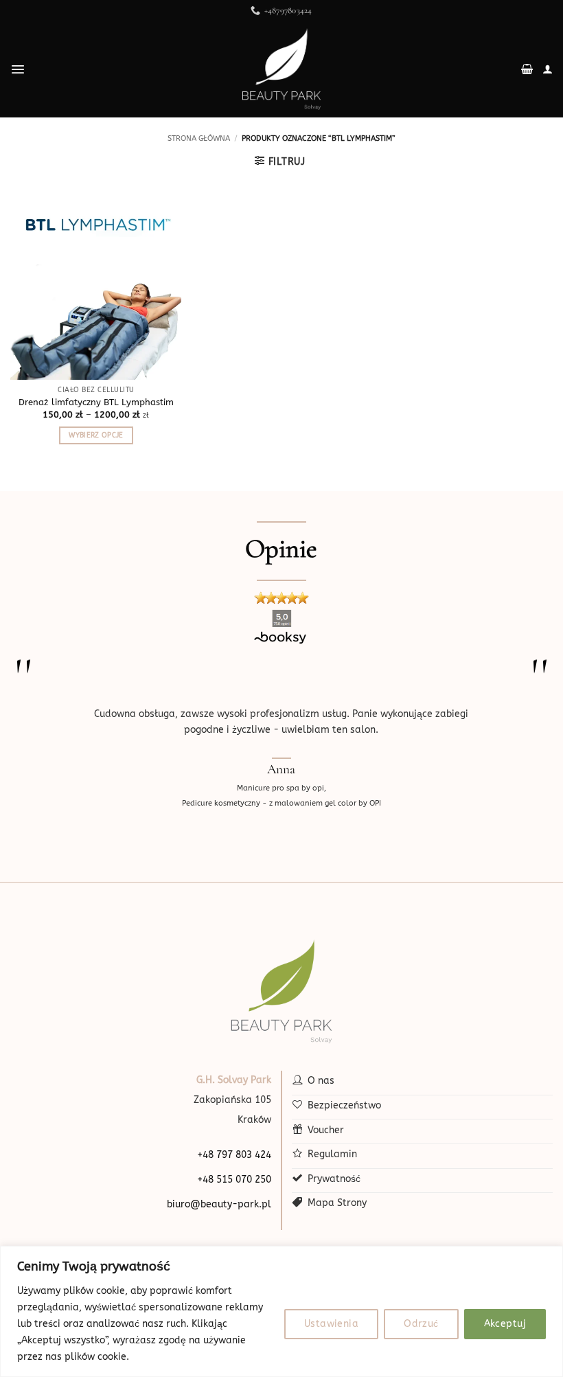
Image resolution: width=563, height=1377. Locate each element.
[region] (281, 1311)
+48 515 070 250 (234, 1179)
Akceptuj (505, 1324)
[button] (17, 69)
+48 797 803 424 (234, 1155)
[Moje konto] (547, 69)
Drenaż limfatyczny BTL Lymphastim (96, 402)
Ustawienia (331, 1324)
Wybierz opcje (96, 435)
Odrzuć (421, 1324)
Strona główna (199, 138)
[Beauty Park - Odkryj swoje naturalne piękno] (281, 69)
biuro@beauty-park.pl (219, 1204)
